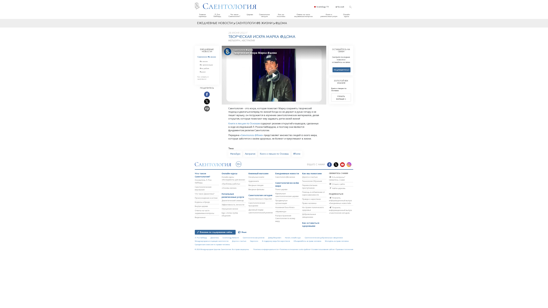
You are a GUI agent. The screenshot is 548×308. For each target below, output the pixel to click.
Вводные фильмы (256, 189)
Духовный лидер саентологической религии (260, 211)
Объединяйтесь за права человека (307, 241)
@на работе (204, 68)
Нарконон (254, 241)
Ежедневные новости (287, 173)
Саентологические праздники (256, 204)
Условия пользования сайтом (322, 249)
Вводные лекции (255, 185)
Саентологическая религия (253, 238)
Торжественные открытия (260, 198)
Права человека (309, 203)
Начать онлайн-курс (293, 238)
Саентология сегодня (264, 15)
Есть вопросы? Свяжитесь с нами (337, 178)
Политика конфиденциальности (265, 249)
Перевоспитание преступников (309, 186)
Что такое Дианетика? (204, 194)
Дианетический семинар (233, 200)
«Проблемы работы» (231, 184)
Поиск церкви (281, 189)
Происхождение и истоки (206, 198)
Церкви (250, 14)
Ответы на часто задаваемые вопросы (303, 15)
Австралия (250, 153)
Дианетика (214, 238)
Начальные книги (256, 177)
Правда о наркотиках (311, 199)
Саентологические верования (203, 188)
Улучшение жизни (230, 208)
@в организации (206, 64)
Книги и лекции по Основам (244, 123)
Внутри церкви (201, 206)
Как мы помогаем (281, 15)
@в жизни (204, 61)
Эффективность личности (233, 204)
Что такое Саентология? (234, 15)
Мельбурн (235, 153)
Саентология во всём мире (287, 184)
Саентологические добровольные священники (324, 238)
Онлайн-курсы (346, 15)
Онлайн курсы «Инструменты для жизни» (233, 178)
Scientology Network (230, 238)
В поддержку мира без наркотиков (276, 241)
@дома (203, 71)
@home (296, 153)
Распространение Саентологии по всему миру (285, 218)
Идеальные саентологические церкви (287, 194)
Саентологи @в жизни (206, 56)
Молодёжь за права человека (337, 241)
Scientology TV (323, 6)
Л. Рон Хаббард (217, 15)
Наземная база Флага (284, 207)
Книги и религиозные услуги (329, 15)
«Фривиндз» (280, 211)
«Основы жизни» (229, 188)
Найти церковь (338, 188)
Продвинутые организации (281, 201)
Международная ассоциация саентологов (211, 241)
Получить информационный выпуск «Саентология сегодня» (340, 210)
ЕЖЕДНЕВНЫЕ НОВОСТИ (207, 50)
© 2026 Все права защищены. (222, 249)
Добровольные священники (309, 215)
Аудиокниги (253, 181)
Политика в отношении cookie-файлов (295, 249)
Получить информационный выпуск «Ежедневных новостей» (340, 200)
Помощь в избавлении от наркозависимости (313, 193)
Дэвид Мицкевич (274, 238)
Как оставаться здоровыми (203, 77)
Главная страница (202, 15)
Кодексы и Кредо (202, 202)
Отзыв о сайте (338, 184)
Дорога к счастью (310, 177)
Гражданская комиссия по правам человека (212, 244)
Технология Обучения (312, 181)
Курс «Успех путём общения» (230, 214)
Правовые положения (344, 249)
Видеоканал (200, 217)
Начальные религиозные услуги (233, 195)
